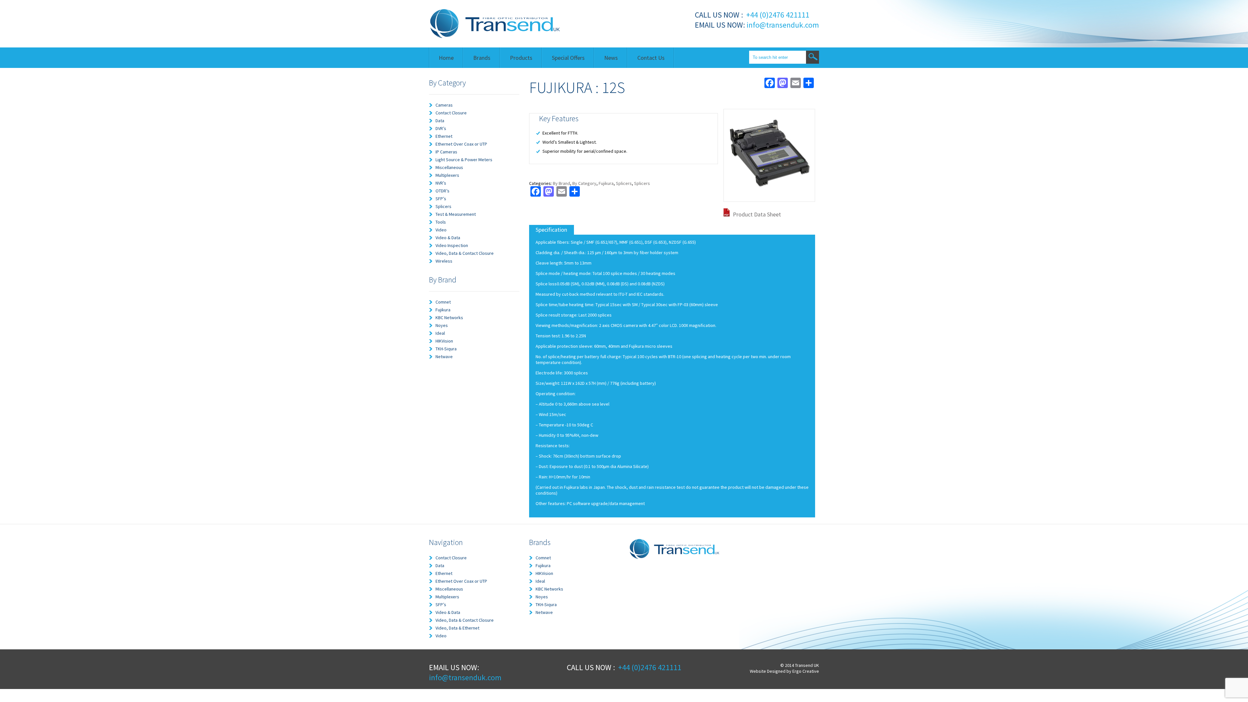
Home (446, 57)
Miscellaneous (449, 167)
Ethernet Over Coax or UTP (461, 144)
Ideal (440, 333)
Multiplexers (447, 175)
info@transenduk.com (782, 25)
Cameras (444, 105)
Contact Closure (451, 113)
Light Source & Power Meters (464, 159)
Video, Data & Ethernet (457, 628)
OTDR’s (442, 191)
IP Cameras (446, 152)
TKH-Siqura (446, 349)
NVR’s (441, 183)
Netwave (444, 356)
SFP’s (441, 199)
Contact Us (651, 57)
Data (440, 121)
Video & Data (448, 237)
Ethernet (444, 136)
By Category (584, 183)
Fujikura (443, 310)
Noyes (442, 325)
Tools (441, 222)
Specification (551, 229)
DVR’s (441, 128)
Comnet (443, 302)
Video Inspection (452, 245)
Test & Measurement (456, 214)
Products (521, 57)
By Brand (561, 183)
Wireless (444, 261)
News (611, 57)
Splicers (443, 206)
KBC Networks (449, 317)
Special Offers (568, 57)
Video (441, 230)
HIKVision (444, 341)
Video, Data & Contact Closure (465, 253)
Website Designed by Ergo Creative (784, 671)
